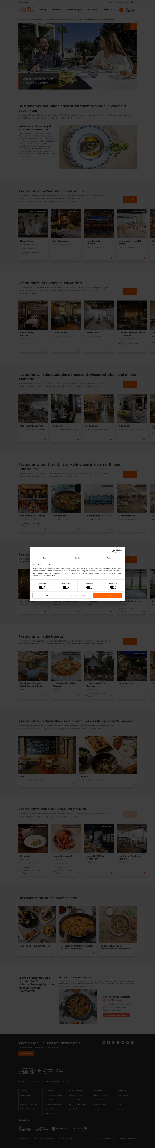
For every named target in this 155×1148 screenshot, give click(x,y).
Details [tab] (77, 558)
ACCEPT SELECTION (77, 596)
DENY (47, 596)
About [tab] (109, 558)
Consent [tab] (46, 558)
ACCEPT (108, 596)
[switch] (66, 587)
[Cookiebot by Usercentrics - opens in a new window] (113, 551)
